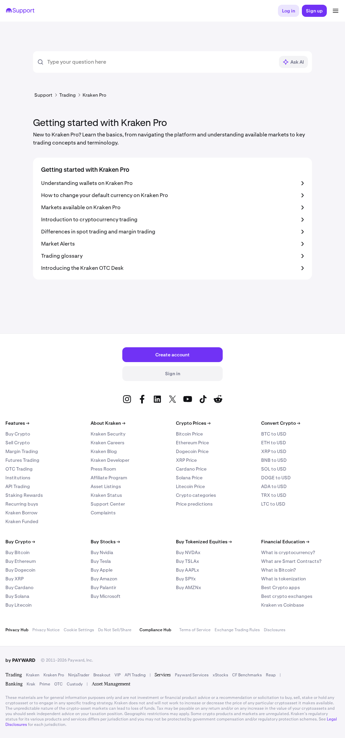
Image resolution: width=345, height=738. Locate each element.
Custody (75, 684)
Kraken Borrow (21, 513)
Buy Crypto (17, 434)
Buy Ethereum (20, 561)
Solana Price (189, 478)
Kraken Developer (110, 460)
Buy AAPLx (187, 570)
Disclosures (274, 630)
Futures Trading (22, 460)
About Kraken (108, 423)
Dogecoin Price (192, 451)
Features (17, 423)
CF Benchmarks (247, 675)
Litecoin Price (190, 486)
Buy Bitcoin (17, 552)
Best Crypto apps (280, 587)
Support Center (108, 504)
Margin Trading (21, 451)
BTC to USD (273, 434)
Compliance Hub (155, 630)
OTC (58, 684)
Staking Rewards (24, 495)
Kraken (32, 675)
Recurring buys (21, 504)
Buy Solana (17, 596)
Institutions (17, 478)
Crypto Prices (193, 423)
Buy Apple (102, 570)
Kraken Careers (107, 443)
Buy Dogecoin (20, 570)
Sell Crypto (17, 443)
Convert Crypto (280, 423)
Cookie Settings (79, 630)
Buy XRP (14, 579)
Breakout (102, 675)
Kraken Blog (104, 451)
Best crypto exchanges (286, 596)
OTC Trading (19, 469)
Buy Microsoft (106, 596)
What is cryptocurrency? (288, 552)
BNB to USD (274, 460)
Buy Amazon (104, 579)
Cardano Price (191, 469)
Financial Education (285, 542)
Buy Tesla (101, 561)
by (20, 660)
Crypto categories (196, 495)
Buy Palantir (103, 587)
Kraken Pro (53, 675)
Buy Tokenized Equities (204, 542)
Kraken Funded (21, 521)
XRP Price (186, 460)
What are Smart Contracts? (291, 561)
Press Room (103, 469)
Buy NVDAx (188, 552)
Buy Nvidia (102, 552)
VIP (118, 675)
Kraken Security (108, 434)
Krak (31, 684)
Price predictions (194, 504)
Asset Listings (106, 486)
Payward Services (192, 675)
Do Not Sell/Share (114, 630)
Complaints (103, 513)
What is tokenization (283, 579)
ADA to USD (274, 486)
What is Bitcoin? (278, 570)
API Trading (17, 486)
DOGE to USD (276, 478)
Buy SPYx (186, 579)
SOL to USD (273, 469)
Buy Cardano (19, 587)
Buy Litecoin (18, 605)
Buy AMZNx (188, 587)
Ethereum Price (192, 443)
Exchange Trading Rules (237, 630)
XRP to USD (273, 451)
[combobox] (160, 62)
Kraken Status (106, 495)
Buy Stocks (105, 542)
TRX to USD (273, 495)
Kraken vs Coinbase (282, 605)
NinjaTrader (78, 675)
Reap (271, 675)
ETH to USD (273, 443)
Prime (44, 684)
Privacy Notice (46, 630)
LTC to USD (273, 504)
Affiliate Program (109, 478)
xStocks (220, 675)
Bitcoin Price (189, 434)
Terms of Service (195, 630)
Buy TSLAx (187, 561)
